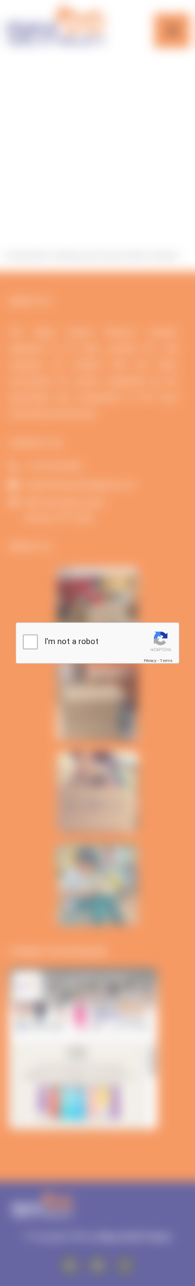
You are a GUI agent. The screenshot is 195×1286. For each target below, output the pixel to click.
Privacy (150, 660)
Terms (166, 660)
